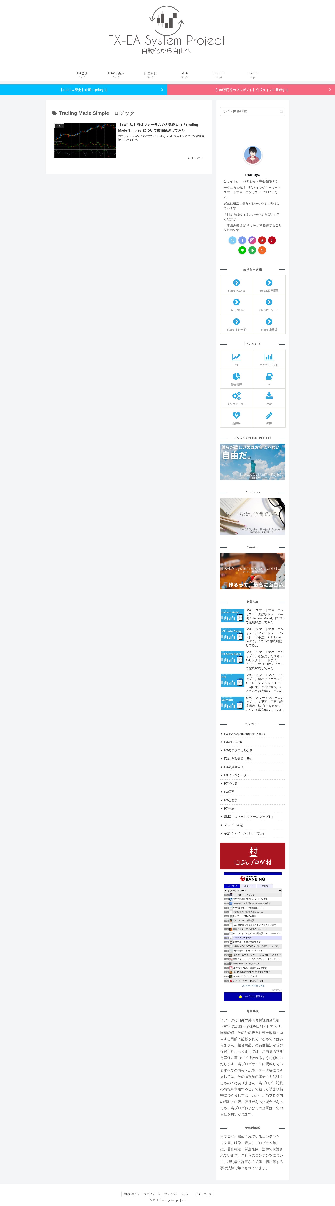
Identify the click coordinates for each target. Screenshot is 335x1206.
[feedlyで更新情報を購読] (252, 250)
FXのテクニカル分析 (238, 750)
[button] (281, 111)
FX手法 (229, 808)
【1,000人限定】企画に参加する (84, 90)
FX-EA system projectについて (245, 734)
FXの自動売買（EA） (239, 758)
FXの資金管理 (234, 767)
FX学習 (229, 792)
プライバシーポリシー (177, 1194)
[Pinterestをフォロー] (272, 240)
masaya (253, 174)
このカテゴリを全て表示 (253, 985)
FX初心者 (230, 783)
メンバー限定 (233, 825)
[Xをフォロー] (232, 240)
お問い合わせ (131, 1194)
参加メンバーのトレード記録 (244, 833)
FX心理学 (230, 800)
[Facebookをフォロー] (242, 240)
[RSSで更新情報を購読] (262, 250)
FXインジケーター (237, 775)
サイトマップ (203, 1194)
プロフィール (152, 1194)
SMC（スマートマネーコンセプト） (249, 816)
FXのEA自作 (233, 742)
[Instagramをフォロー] (252, 240)
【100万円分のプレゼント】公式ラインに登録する (251, 90)
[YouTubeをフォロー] (262, 240)
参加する (277, 990)
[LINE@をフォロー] (242, 250)
